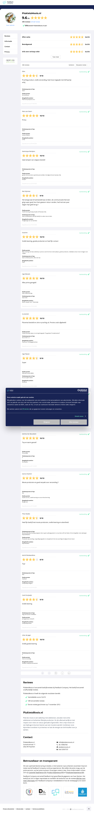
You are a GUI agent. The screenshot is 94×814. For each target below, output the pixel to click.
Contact (28, 809)
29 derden (25, 409)
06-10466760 (63, 745)
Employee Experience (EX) (75, 773)
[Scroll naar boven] (89, 809)
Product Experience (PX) (55, 773)
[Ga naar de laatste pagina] (69, 673)
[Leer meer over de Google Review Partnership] (69, 792)
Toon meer (56, 57)
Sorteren (71, 65)
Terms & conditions (38, 809)
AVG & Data (19, 809)
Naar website (10, 25)
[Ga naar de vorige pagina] (49, 673)
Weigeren (47, 422)
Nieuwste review (81, 65)
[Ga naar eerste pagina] (42, 673)
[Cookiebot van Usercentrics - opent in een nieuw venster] (79, 390)
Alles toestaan (73, 422)
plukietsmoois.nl (64, 747)
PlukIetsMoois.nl (31, 13)
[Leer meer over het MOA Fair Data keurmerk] (42, 792)
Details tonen (79, 416)
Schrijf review (35, 22)
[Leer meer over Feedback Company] (55, 792)
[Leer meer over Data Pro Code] (29, 792)
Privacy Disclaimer (8, 809)
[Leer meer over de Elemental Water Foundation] (82, 792)
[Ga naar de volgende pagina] (62, 673)
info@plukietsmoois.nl (66, 742)
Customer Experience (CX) (37, 773)
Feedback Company (78, 809)
